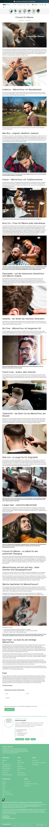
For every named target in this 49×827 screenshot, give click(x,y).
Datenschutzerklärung (6, 764)
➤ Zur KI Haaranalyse (19, 739)
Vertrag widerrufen (21, 762)
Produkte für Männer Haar (18, 668)
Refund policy (5, 772)
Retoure (18, 764)
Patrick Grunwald (20, 720)
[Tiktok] (44, 825)
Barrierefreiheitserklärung (7, 774)
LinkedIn (27, 739)
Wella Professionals (6, 792)
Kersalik (3, 785)
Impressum (4, 760)
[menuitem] (15, 4)
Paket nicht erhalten (21, 768)
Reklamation (19, 766)
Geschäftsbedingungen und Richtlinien (24, 825)
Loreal (3, 787)
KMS (3, 796)
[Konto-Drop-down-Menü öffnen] (42, 4)
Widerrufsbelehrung (6, 766)
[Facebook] (37, 825)
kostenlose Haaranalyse (19, 725)
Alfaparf (3, 781)
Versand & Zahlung (21, 772)
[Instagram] (39, 825)
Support (19, 760)
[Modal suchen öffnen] (40, 4)
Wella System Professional (7, 794)
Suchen (18, 770)
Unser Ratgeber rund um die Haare (39, 762)
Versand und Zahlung (6, 768)
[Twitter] (46, 825)
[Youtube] (41, 825)
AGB (3, 762)
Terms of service (5, 770)
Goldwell (4, 783)
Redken (3, 789)
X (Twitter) (33, 739)
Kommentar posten (9, 709)
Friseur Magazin (35, 764)
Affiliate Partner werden (22, 774)
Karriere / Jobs (35, 760)
